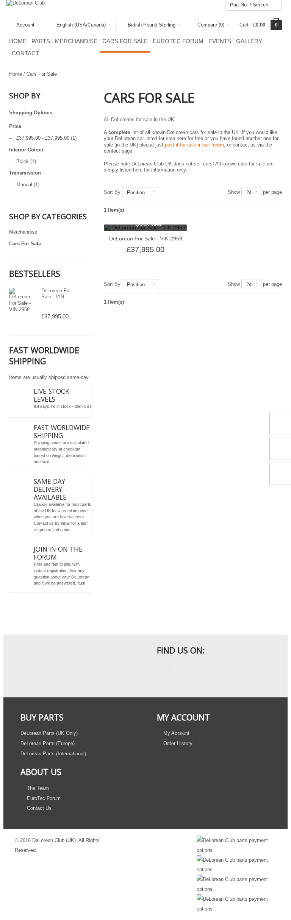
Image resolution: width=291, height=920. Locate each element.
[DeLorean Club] (25, 3)
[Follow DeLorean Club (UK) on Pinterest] (210, 670)
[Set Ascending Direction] (162, 192)
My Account (175, 733)
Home (18, 41)
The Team (37, 788)
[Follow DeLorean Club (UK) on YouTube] (193, 670)
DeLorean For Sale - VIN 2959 (56, 296)
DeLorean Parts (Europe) (47, 743)
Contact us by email (52, 523)
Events (219, 41)
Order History (177, 743)
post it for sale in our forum (194, 145)
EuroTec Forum (178, 41)
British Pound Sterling (151, 25)
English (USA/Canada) (81, 25)
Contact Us (38, 808)
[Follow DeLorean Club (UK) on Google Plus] (227, 670)
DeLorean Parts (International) (53, 753)
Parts (40, 41)
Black (22, 161)
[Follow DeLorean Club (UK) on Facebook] (160, 670)
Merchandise (76, 41)
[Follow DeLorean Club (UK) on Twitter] (177, 670)
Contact (25, 53)
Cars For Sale (125, 41)
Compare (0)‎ (211, 25)
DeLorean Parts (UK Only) (49, 733)
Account (25, 25)
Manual (24, 184)
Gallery (249, 41)
